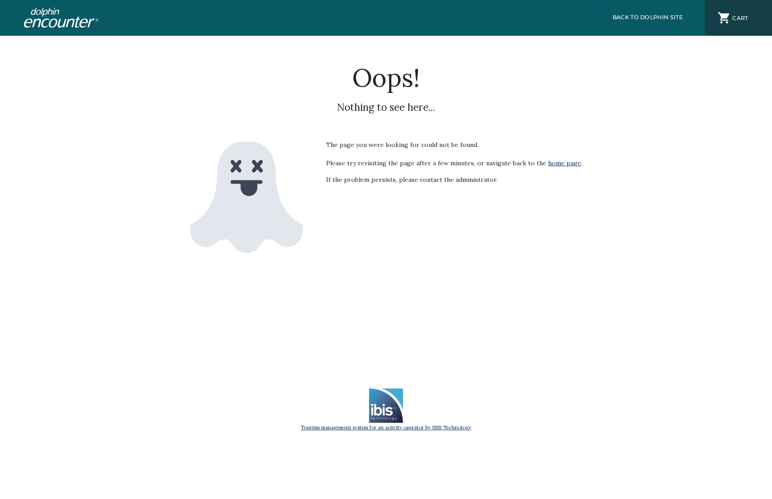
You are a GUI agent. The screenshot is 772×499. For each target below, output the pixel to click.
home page (564, 163)
